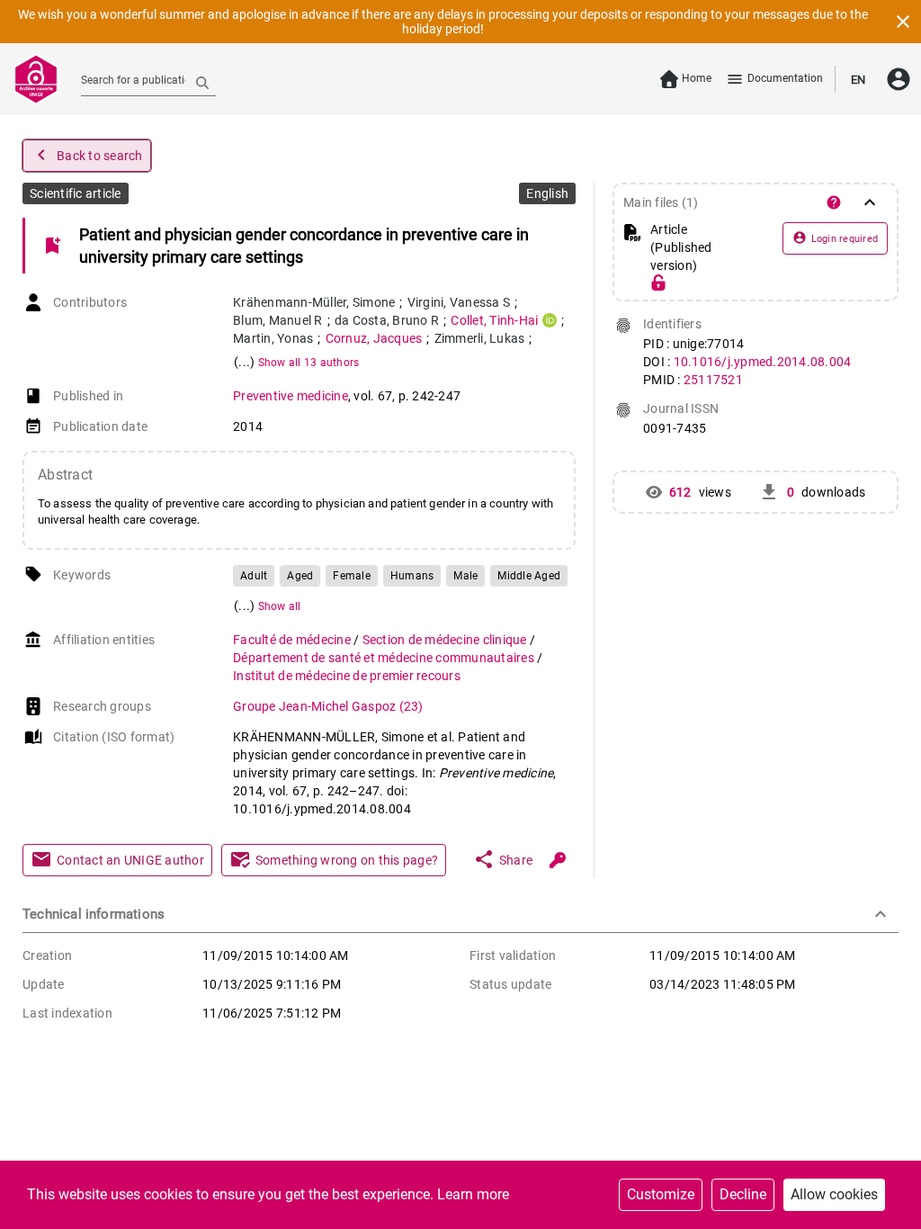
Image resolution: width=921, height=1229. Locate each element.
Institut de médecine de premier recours (346, 675)
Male (465, 576)
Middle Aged (528, 576)
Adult (253, 576)
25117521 (713, 379)
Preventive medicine (290, 396)
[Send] (202, 81)
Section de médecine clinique (446, 639)
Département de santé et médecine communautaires (385, 657)
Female (352, 576)
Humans (412, 576)
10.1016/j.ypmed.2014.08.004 (763, 361)
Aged (300, 576)
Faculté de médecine (293, 639)
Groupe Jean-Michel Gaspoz (328, 706)
